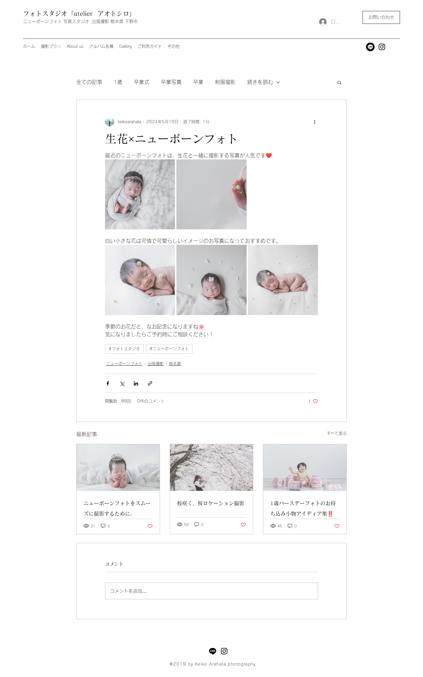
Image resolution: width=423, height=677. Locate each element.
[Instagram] (382, 47)
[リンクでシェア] (150, 383)
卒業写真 (171, 82)
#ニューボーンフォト (169, 349)
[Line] (370, 47)
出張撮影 (156, 364)
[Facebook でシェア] (107, 383)
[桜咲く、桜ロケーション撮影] (211, 467)
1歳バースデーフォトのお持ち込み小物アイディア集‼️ (303, 508)
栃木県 (175, 364)
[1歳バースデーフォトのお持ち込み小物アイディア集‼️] (304, 467)
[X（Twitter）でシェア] (122, 383)
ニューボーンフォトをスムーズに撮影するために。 (117, 508)
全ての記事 (89, 82)
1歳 (118, 82)
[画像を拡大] (140, 194)
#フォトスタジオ (124, 349)
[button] (381, 17)
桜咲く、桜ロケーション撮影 (210, 503)
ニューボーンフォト (124, 364)
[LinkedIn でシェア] (136, 383)
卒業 (198, 82)
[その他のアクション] (314, 121)
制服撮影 (225, 82)
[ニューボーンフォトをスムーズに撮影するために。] (118, 467)
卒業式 (141, 82)
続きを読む (260, 82)
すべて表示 (337, 433)
